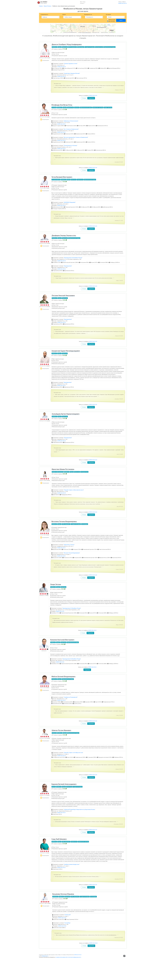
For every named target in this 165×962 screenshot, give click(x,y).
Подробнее (91, 98)
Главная (41, 6)
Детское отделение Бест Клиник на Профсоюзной (76, 137)
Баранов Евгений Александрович (63, 784)
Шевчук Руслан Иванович (61, 730)
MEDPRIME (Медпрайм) (69, 202)
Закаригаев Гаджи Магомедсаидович (65, 351)
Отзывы (84, 98)
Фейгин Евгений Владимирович (63, 676)
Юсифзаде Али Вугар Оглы (61, 105)
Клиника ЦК (67, 914)
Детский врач (112, 21)
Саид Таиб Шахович (59, 839)
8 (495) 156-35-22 (61, 66)
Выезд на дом (112, 19)
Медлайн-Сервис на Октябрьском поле (73, 752)
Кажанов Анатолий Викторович (62, 640)
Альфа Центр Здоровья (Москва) (71, 73)
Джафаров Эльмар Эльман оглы (64, 235)
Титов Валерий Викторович (61, 177)
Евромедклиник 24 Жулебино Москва (73, 257)
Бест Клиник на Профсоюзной (71, 129)
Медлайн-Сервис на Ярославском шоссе (73, 489)
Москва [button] (82, 2)
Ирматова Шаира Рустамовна (63, 469)
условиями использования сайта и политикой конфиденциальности (68, 957)
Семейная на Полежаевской (70, 697)
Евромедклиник (68, 265)
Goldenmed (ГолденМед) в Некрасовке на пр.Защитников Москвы (79, 809)
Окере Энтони (55, 584)
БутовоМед (67, 922)
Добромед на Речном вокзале (71, 120)
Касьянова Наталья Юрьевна (63, 894)
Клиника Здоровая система (70, 63)
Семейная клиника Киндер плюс (71, 864)
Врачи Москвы (47, 6)
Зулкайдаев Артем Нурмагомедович (65, 414)
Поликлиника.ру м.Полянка (70, 145)
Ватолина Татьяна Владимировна (64, 521)
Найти (120, 20)
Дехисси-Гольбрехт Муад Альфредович (67, 44)
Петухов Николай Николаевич (63, 295)
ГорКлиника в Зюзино (69, 544)
